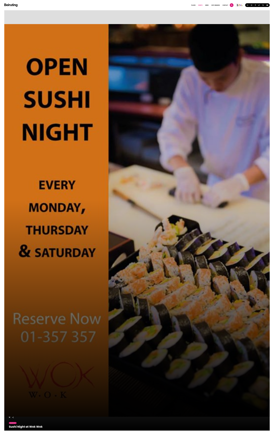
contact (225, 5)
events (200, 5)
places (193, 5)
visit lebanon (215, 5)
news (207, 5)
